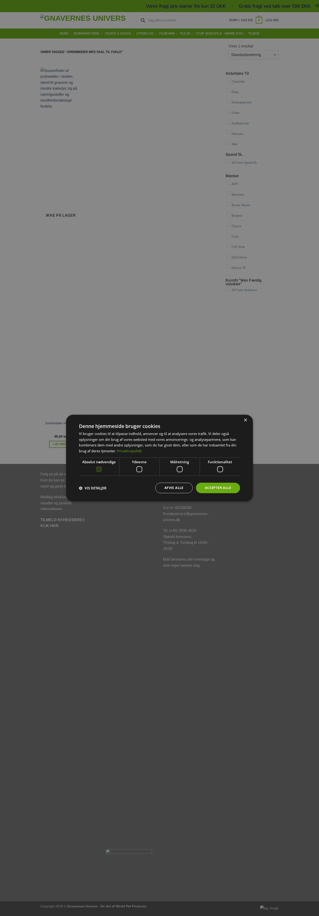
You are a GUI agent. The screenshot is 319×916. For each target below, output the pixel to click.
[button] (92, 488)
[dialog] (159, 458)
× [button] (245, 420)
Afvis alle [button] (174, 488)
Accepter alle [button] (218, 488)
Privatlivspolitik (129, 451)
